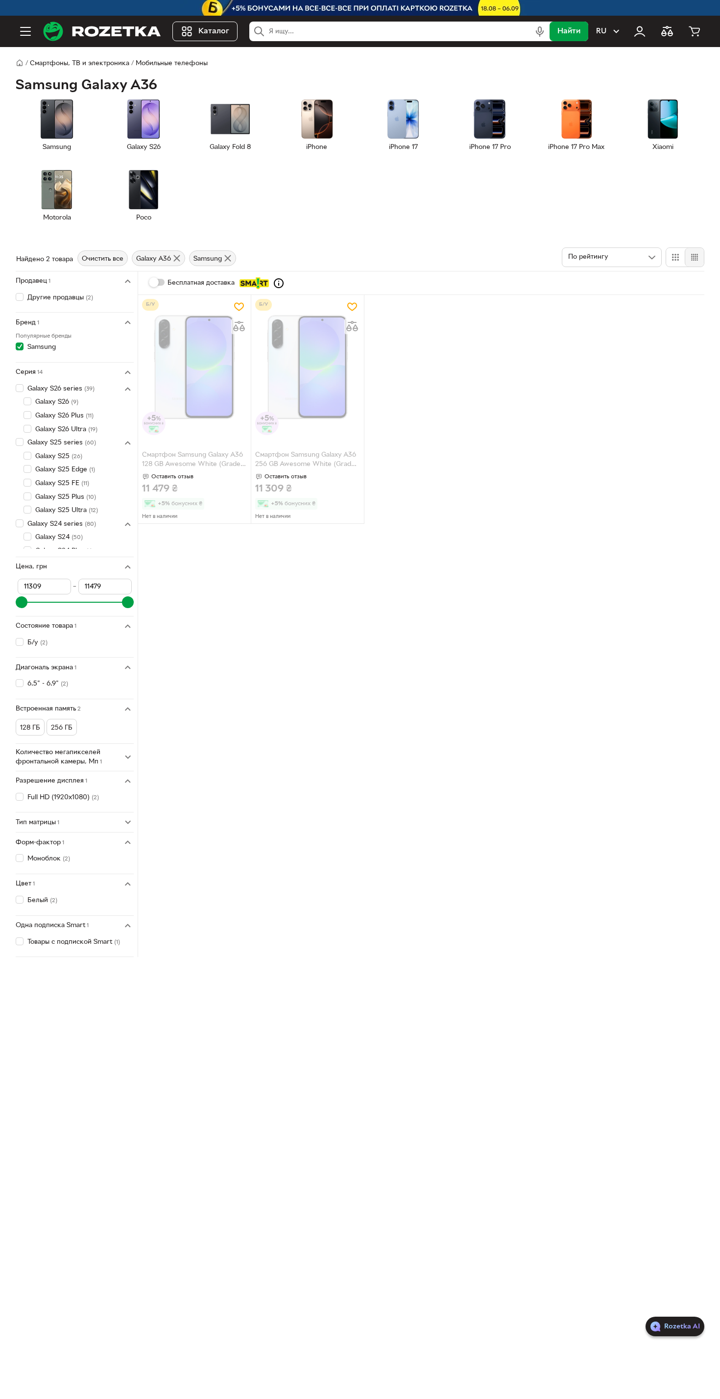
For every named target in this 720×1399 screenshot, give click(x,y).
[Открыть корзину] (694, 31)
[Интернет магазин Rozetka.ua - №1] (102, 31)
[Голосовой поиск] (540, 31)
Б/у (37, 642)
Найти (568, 31)
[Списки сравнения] (667, 31)
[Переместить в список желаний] (239, 307)
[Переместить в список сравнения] (239, 326)
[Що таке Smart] (279, 283)
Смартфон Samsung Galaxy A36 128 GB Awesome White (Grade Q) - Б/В (192, 460)
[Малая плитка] (694, 257)
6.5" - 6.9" (47, 684)
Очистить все (102, 259)
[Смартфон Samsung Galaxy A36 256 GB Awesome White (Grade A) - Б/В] (307, 367)
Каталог (213, 31)
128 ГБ (30, 728)
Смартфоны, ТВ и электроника (79, 63)
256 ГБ (61, 728)
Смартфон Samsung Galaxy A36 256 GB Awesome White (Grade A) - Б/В (305, 460)
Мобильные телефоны (172, 63)
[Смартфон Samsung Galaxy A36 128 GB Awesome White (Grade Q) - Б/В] (194, 367)
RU (601, 31)
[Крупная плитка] (675, 257)
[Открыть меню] (25, 31)
